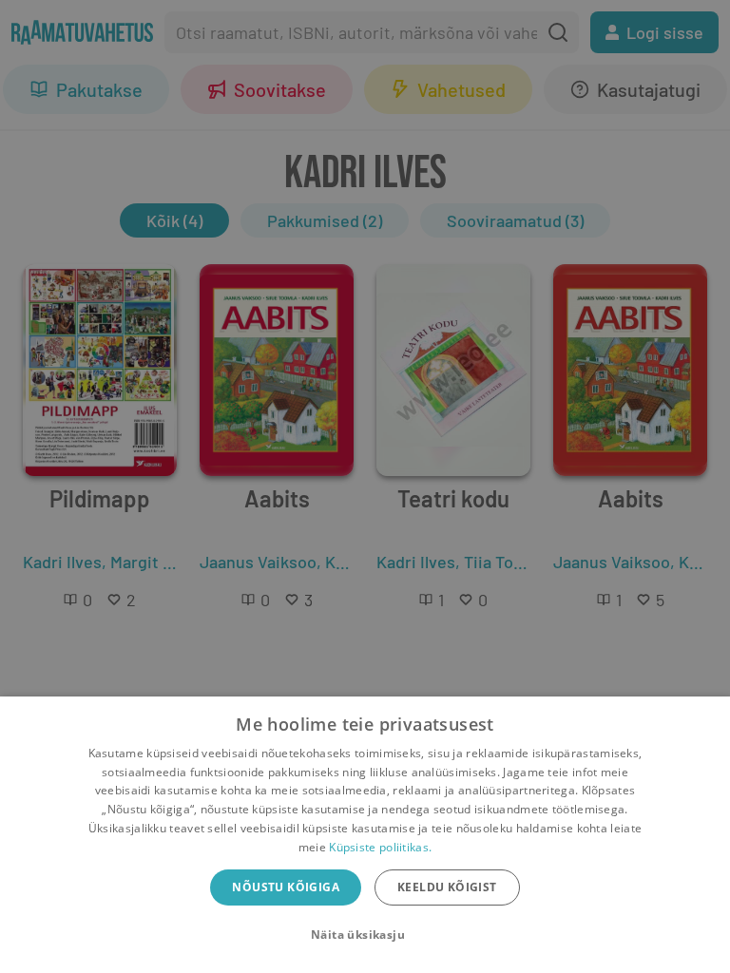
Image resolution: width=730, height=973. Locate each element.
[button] (365, 935)
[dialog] (365, 834)
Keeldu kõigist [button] (447, 887)
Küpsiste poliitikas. (380, 847)
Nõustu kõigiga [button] (285, 887)
